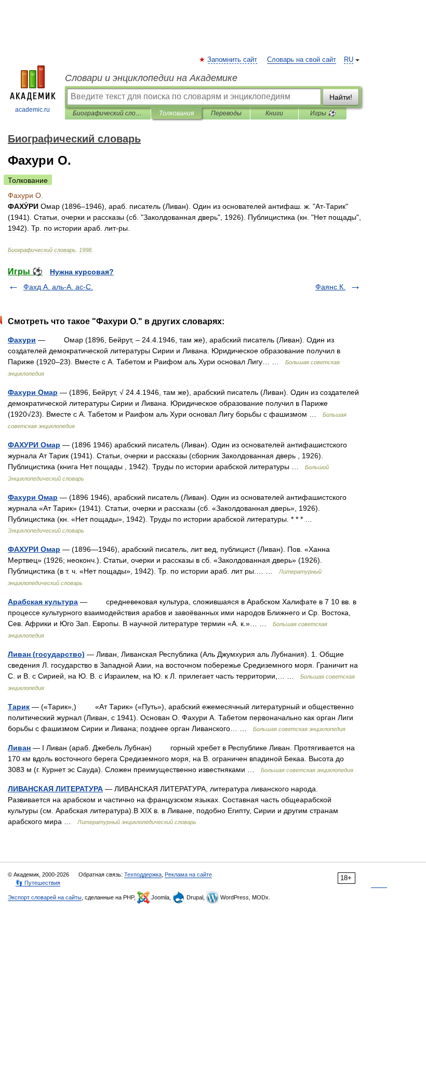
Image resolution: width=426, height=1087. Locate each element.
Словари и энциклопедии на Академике (151, 78)
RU (348, 59)
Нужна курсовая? (82, 272)
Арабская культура (43, 602)
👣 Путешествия (38, 883)
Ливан (19, 748)
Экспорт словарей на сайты (45, 897)
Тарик (19, 706)
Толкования (176, 113)
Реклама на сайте (188, 874)
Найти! (340, 97)
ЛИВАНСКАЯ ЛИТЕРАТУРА (55, 789)
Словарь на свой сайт (301, 59)
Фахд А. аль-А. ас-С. (58, 287)
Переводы (226, 113)
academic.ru (32, 109)
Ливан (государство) (46, 654)
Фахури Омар (33, 392)
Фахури (22, 340)
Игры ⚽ (323, 113)
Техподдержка (143, 874)
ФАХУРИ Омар (34, 445)
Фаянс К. (330, 287)
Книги (274, 113)
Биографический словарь (108, 113)
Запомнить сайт (232, 59)
